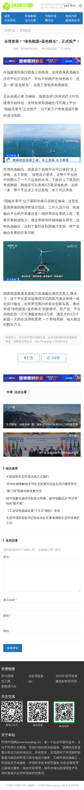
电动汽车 (71, 16)
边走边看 (20, 392)
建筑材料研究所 (66, 681)
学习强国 (7, 676)
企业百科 (10, 20)
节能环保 (50, 16)
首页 (7, 16)
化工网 (5, 681)
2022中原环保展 (66, 676)
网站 (6, 631)
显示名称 (10, 600)
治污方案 (30, 20)
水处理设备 (36, 676)
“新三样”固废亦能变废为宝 (24, 491)
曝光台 (49, 20)
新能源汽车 (9, 686)
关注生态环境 (70, 785)
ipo (30, 681)
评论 (7, 557)
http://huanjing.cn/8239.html (51, 341)
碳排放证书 (72, 20)
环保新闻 (30, 16)
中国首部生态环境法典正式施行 (27, 476)
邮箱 (7, 615)
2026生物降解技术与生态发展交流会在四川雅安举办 (41, 484)
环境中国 (9, 30)
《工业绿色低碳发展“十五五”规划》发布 (33, 510)
